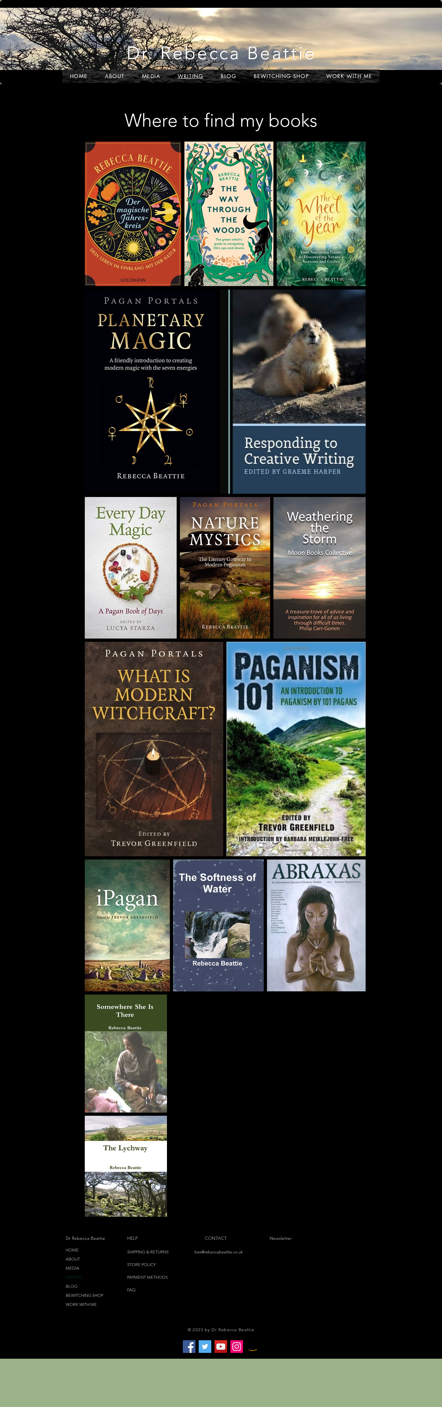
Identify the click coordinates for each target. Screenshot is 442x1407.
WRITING (74, 1277)
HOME (72, 1250)
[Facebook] (189, 1346)
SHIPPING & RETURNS (148, 1252)
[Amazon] (252, 1346)
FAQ (131, 1289)
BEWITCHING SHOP (84, 1295)
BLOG (71, 1286)
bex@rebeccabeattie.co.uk (218, 1252)
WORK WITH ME (81, 1304)
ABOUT (73, 1259)
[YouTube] (221, 1346)
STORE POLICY (142, 1264)
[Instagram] (236, 1346)
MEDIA (72, 1268)
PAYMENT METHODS (147, 1277)
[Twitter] (205, 1346)
